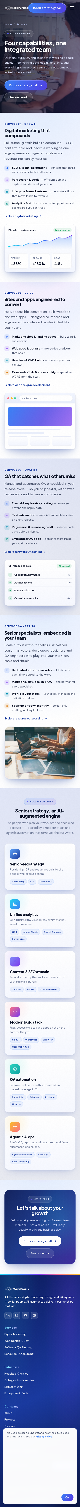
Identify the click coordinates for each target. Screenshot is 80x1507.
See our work (18, 97)
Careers (9, 1426)
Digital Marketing (15, 1334)
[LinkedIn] (8, 1315)
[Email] (34, 1315)
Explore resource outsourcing (23, 718)
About (8, 1413)
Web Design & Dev (16, 1341)
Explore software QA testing (23, 551)
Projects (9, 1419)
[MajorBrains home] (16, 8)
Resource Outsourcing (18, 1354)
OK (67, 1497)
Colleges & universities (19, 1380)
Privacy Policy (44, 1436)
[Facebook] (25, 1315)
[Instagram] (16, 1315)
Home (8, 24)
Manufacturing (13, 1387)
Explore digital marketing (21, 216)
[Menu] (72, 7)
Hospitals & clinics (16, 1373)
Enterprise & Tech (16, 1393)
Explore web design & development (27, 385)
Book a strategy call (47, 7)
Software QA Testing (18, 1347)
